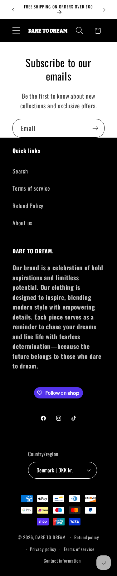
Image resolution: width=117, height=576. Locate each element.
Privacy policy (43, 549)
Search (20, 171)
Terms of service (31, 188)
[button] (16, 31)
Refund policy (86, 537)
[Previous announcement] (13, 10)
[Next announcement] (104, 10)
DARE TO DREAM (50, 537)
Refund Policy (27, 205)
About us (22, 222)
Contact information (62, 560)
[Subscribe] (95, 128)
